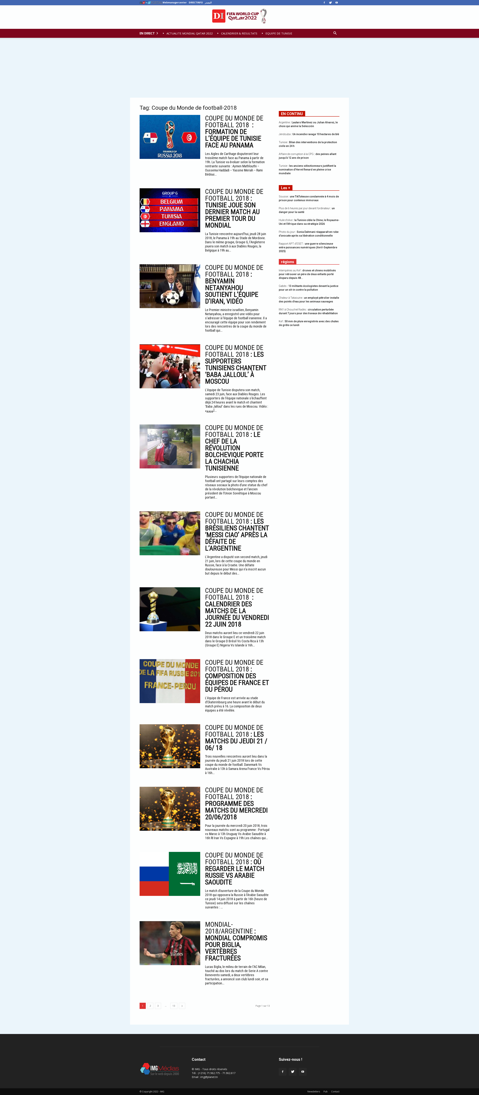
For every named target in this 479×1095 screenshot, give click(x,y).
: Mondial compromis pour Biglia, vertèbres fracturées (236, 941)
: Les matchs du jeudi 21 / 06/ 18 (236, 738)
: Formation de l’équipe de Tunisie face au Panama (234, 131)
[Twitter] (330, 2)
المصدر (208, 2)
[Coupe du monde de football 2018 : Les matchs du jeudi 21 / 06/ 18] (170, 746)
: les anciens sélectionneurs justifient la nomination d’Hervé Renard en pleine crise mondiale (307, 169)
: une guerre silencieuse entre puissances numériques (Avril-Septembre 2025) (308, 247)
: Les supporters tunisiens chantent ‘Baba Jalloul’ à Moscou (235, 364)
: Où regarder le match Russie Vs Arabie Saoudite (234, 868)
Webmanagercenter (175, 2)
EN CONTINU (292, 114)
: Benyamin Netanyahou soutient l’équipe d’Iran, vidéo (234, 284)
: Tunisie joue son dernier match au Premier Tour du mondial (234, 208)
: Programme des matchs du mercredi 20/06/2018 (236, 803)
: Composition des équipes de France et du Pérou (237, 676)
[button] (334, 33)
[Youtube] (336, 2)
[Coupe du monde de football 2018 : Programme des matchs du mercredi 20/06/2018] (170, 809)
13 (174, 1005)
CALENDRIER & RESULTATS (238, 33)
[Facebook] (324, 2)
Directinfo (196, 2)
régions (287, 262)
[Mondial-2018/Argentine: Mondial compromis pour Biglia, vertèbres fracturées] (170, 943)
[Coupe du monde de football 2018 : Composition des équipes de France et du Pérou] (170, 681)
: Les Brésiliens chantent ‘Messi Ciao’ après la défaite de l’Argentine (237, 531)
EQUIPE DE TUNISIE (278, 33)
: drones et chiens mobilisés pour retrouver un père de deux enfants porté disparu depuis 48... (307, 274)
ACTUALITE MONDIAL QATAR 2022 (189, 33)
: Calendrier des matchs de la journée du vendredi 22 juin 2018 (237, 607)
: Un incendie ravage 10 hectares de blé (309, 134)
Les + (285, 188)
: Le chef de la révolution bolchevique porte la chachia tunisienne (234, 448)
